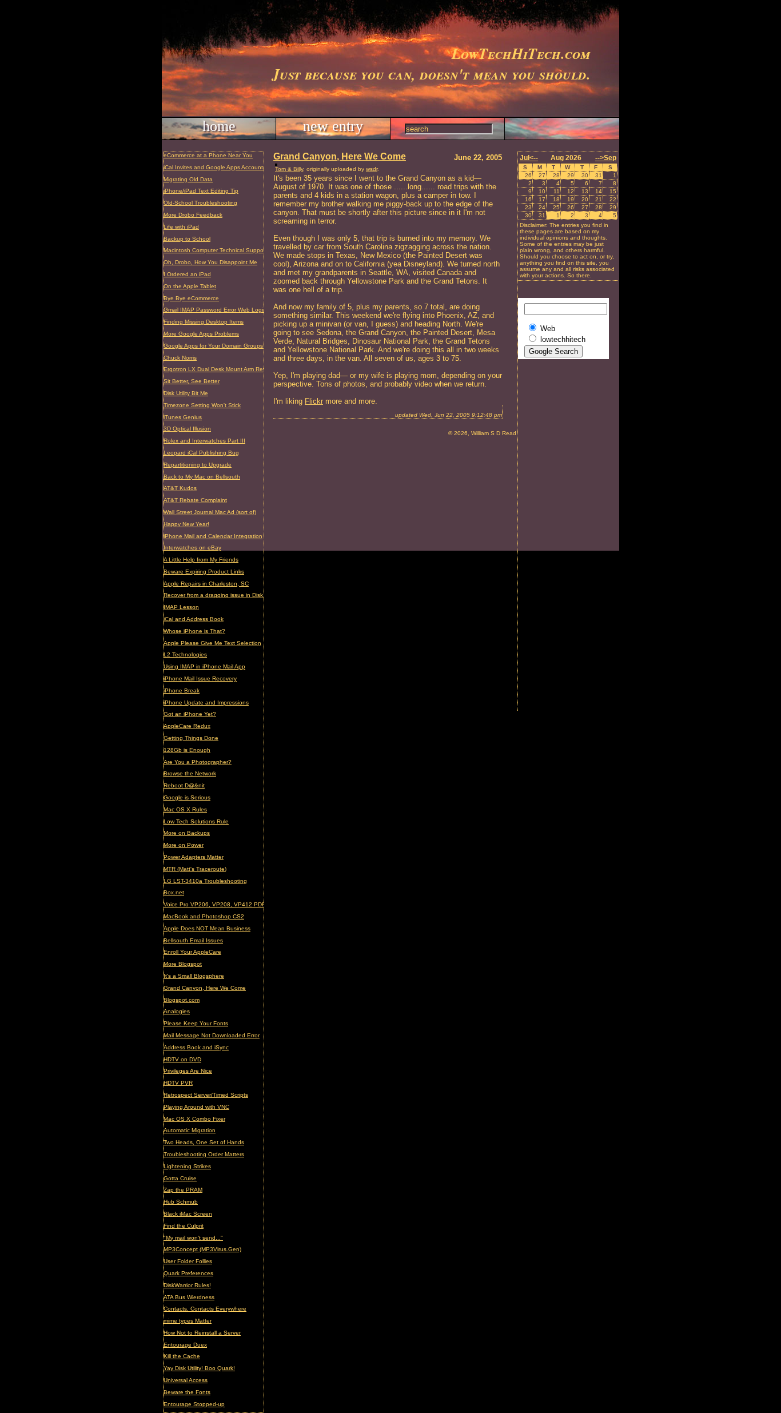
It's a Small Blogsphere (194, 976)
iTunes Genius (183, 417)
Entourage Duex (185, 1345)
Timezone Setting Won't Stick (202, 405)
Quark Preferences (188, 1273)
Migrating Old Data (188, 179)
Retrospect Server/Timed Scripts (206, 1095)
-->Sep (605, 157)
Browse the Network (190, 773)
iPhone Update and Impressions (206, 702)
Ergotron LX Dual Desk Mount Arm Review (219, 369)
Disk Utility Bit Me (186, 393)
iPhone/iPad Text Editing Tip (201, 191)
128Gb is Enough (187, 750)
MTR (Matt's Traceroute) (195, 869)
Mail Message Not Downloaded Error (212, 1035)
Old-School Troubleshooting (200, 203)
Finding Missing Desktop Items (204, 322)
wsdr (371, 169)
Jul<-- (529, 157)
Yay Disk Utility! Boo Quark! (199, 1368)
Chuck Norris (180, 358)
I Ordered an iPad (187, 274)
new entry (333, 126)
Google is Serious (187, 797)
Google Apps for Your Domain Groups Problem (225, 346)
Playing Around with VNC (196, 1107)
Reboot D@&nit (184, 785)
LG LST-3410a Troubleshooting (205, 881)
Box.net (174, 892)
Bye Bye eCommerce (191, 298)
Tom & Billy (289, 169)
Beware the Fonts (187, 1392)
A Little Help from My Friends (201, 559)
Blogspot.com (182, 1000)
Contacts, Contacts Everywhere (205, 1308)
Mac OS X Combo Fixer (194, 1119)
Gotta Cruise (180, 1178)
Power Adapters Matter (194, 857)
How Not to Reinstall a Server (202, 1333)
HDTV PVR (178, 1083)
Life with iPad (181, 227)
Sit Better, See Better (192, 381)
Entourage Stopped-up (194, 1404)
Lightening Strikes (187, 1166)
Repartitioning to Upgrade (198, 464)
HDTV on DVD (182, 1059)
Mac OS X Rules (185, 809)
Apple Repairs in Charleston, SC (206, 583)
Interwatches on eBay (192, 547)
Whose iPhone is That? (194, 631)
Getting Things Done (191, 738)
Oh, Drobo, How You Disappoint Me (210, 262)
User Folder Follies (188, 1261)
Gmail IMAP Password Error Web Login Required (228, 310)
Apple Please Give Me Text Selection (212, 643)
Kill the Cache (182, 1356)
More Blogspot (183, 964)
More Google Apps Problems (201, 334)
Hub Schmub (181, 1202)
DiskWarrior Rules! (187, 1285)
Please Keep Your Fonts (196, 1023)
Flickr (314, 401)
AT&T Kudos (180, 488)
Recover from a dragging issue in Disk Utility (221, 595)
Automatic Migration (190, 1130)
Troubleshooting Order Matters (204, 1154)
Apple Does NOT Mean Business (207, 928)
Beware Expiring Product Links (204, 571)
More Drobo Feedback (193, 215)
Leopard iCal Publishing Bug (201, 452)
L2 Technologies (185, 654)
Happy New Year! (186, 524)
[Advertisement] (563, 539)
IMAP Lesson (181, 607)
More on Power (184, 845)
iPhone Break (182, 690)
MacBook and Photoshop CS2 (204, 916)
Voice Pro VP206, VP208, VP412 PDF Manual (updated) (239, 904)
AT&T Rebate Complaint (195, 500)
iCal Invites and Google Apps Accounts (215, 167)
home (219, 126)
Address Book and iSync (196, 1047)
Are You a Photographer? (198, 762)
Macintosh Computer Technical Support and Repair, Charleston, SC (252, 250)
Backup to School (187, 239)
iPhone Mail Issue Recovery (200, 678)
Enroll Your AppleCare (192, 952)
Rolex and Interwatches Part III (204, 440)
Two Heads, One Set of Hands (204, 1142)
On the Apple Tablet (190, 286)
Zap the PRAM (183, 1190)
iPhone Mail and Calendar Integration (213, 536)
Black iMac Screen (188, 1214)
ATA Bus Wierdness (189, 1297)
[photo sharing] (276, 163)
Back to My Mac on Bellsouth (202, 476)
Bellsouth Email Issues (193, 940)
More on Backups (187, 833)
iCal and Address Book (194, 619)
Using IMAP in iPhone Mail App (204, 666)
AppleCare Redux (187, 726)
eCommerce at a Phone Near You (208, 155)
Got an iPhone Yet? (190, 714)
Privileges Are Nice (188, 1071)
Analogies (177, 1011)
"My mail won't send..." (193, 1238)
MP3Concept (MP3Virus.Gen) (202, 1249)
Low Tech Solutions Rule (196, 821)
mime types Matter (188, 1321)
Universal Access (186, 1380)
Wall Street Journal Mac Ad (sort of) (210, 512)
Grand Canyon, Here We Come (205, 988)
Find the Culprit (184, 1226)
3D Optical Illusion (187, 428)
